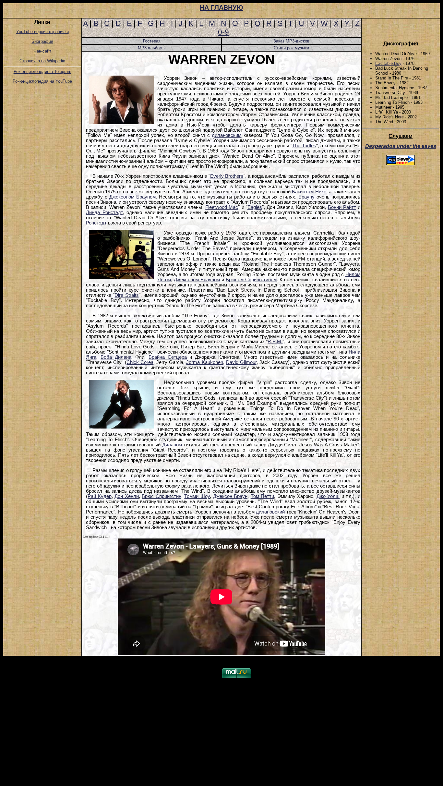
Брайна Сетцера (168, 357)
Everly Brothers (227, 176)
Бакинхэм (303, 191)
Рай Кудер (100, 496)
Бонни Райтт (342, 207)
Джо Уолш (328, 496)
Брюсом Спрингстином (251, 279)
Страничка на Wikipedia (42, 60)
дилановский (270, 511)
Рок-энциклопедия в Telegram (42, 71)
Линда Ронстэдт (104, 212)
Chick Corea (139, 362)
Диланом (172, 444)
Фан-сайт (42, 51)
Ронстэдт (96, 222)
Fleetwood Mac (221, 207)
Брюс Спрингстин (161, 496)
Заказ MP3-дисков (291, 41)
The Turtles (304, 145)
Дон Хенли (126, 496)
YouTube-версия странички (42, 31)
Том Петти (262, 496)
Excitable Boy (388, 63)
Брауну (306, 197)
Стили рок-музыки (291, 47)
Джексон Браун (230, 496)
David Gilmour (241, 362)
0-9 (223, 32)
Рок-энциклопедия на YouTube (42, 81)
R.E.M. (275, 341)
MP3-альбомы (151, 47)
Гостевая (152, 41)
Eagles (254, 207)
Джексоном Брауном (132, 197)
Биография (42, 41)
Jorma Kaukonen (204, 362)
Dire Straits (126, 295)
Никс (320, 191)
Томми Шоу (197, 496)
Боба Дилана (116, 357)
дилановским (226, 135)
